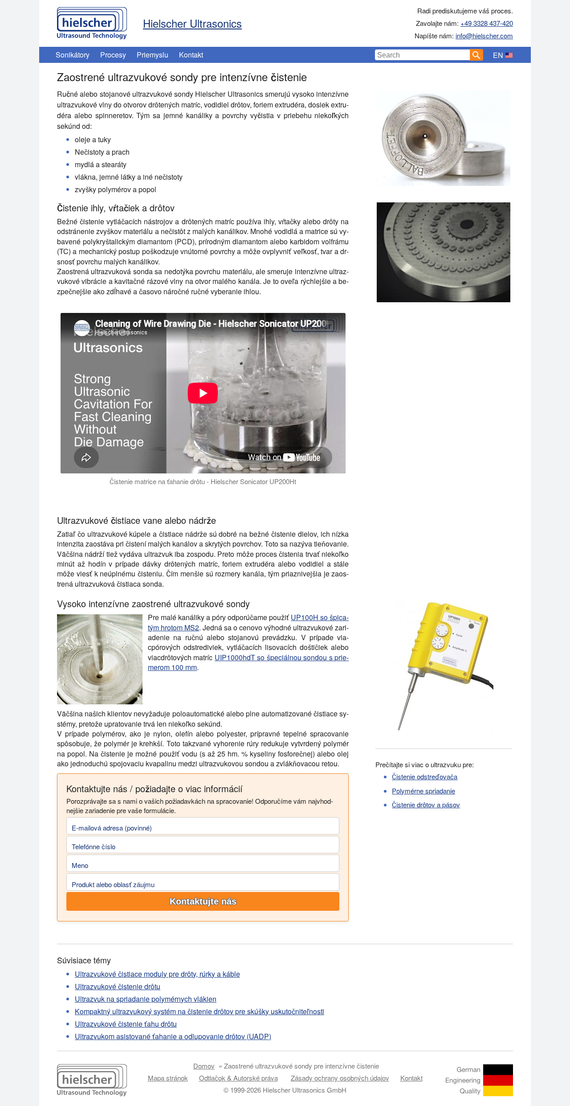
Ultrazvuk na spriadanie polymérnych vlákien (145, 999)
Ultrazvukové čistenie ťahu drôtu (126, 1024)
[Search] (476, 55)
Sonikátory (73, 54)
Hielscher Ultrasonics (192, 23)
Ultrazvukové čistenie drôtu (117, 986)
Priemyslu (152, 54)
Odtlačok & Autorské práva (238, 1077)
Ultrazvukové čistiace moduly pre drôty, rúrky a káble (157, 974)
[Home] (92, 21)
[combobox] (422, 54)
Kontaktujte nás (203, 901)
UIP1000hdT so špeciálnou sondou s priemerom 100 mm (248, 662)
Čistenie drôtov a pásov (426, 804)
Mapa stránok (168, 1077)
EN (498, 55)
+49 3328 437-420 (486, 23)
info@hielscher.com (484, 35)
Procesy (113, 54)
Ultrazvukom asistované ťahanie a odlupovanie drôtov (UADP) (173, 1036)
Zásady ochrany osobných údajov (340, 1077)
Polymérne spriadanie (423, 790)
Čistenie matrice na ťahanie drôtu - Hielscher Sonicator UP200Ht (203, 481)
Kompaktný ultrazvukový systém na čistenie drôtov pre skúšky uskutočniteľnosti (199, 1011)
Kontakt (191, 54)
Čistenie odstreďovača (424, 776)
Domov (204, 1065)
